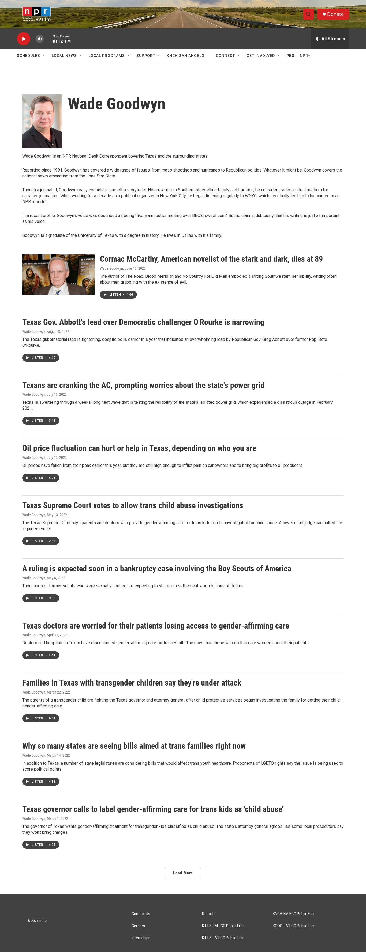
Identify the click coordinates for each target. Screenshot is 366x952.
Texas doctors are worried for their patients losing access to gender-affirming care (155, 625)
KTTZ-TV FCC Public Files (223, 938)
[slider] (48, 38)
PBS (290, 56)
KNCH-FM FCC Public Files (294, 914)
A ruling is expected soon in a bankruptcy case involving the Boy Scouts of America (156, 568)
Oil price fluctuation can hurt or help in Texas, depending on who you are (139, 448)
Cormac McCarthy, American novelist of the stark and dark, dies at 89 (211, 259)
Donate (335, 14)
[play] (23, 39)
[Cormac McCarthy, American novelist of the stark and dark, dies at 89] (58, 274)
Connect (225, 56)
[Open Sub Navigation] (44, 56)
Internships (141, 938)
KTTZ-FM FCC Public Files (223, 926)
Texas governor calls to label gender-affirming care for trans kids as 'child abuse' (152, 809)
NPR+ (305, 56)
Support (145, 56)
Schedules (28, 56)
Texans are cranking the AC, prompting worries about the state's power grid (143, 385)
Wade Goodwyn (111, 268)
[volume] (39, 39)
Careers (138, 926)
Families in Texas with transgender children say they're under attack (131, 682)
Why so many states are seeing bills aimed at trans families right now (134, 746)
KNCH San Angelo (185, 56)
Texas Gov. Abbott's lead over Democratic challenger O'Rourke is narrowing (143, 322)
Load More (183, 872)
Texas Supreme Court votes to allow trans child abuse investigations (132, 505)
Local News (64, 56)
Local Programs (106, 56)
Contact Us (141, 914)
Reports (208, 914)
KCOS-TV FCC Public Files (294, 926)
